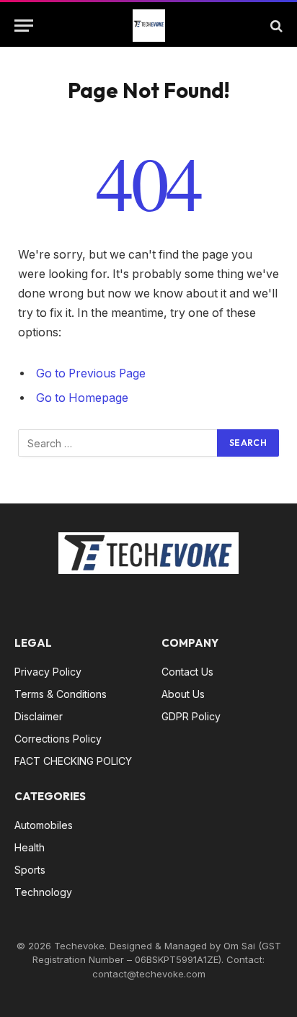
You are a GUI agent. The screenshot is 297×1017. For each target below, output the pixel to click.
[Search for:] (118, 443)
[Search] (275, 25)
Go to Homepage (82, 398)
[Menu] (23, 25)
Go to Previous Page (91, 373)
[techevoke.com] (149, 25)
